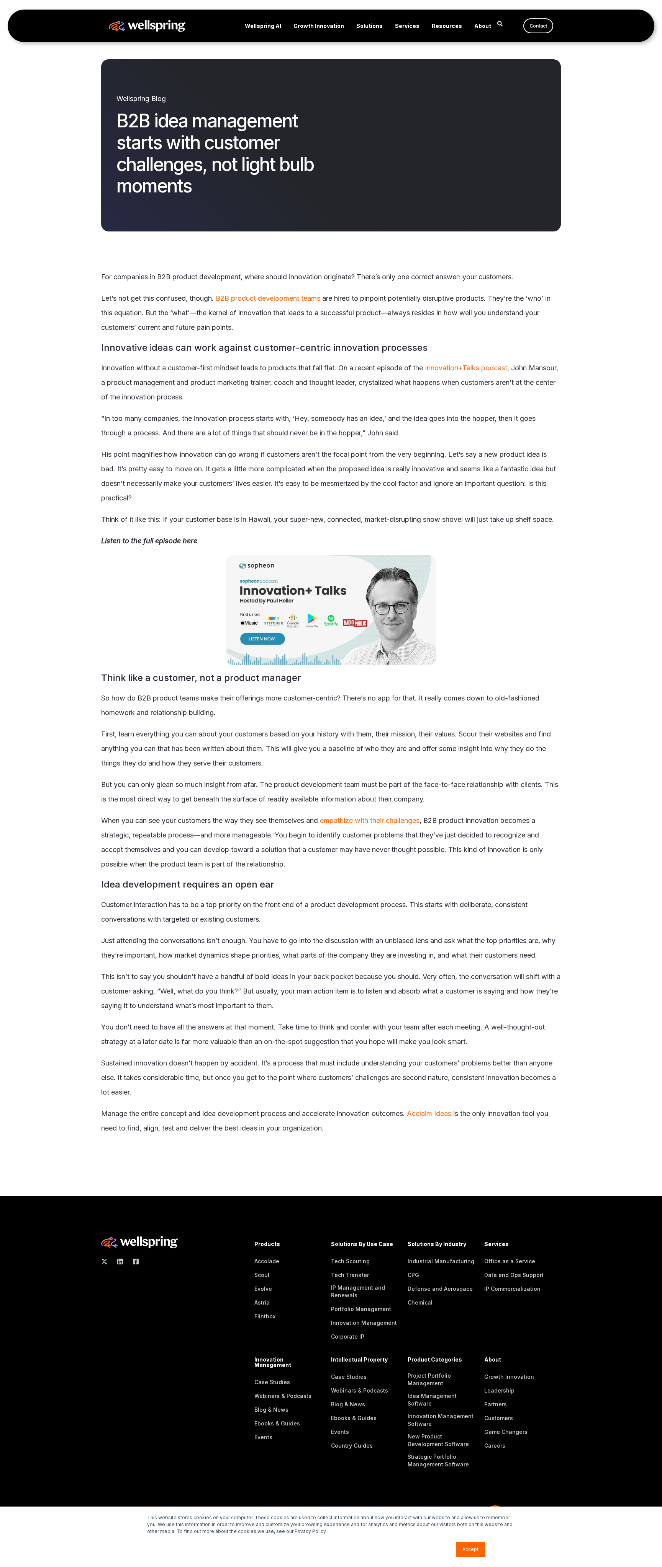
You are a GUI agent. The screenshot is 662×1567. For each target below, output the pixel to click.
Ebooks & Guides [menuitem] (277, 1423)
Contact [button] (538, 26)
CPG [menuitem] (413, 1275)
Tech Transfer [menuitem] (350, 1275)
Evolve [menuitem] (263, 1288)
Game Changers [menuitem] (506, 1432)
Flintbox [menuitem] (264, 1316)
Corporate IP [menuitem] (347, 1336)
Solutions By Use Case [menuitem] (362, 1244)
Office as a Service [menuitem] (509, 1261)
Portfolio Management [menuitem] (361, 1309)
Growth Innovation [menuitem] (318, 26)
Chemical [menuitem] (420, 1302)
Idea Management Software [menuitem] (432, 1400)
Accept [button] (470, 1549)
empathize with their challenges (369, 820)
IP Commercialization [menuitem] (512, 1288)
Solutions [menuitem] (369, 26)
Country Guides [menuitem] (352, 1445)
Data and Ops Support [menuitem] (514, 1275)
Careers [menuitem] (494, 1445)
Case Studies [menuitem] (272, 1382)
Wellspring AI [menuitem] (263, 26)
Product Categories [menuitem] (435, 1360)
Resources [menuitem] (447, 26)
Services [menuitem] (407, 26)
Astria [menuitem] (262, 1302)
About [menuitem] (482, 26)
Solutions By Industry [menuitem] (437, 1244)
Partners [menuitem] (495, 1404)
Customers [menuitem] (498, 1418)
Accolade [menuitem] (266, 1261)
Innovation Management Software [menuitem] (441, 1420)
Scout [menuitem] (262, 1275)
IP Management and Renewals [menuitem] (358, 1291)
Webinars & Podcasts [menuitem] (282, 1396)
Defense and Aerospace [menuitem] (440, 1288)
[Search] (500, 23)
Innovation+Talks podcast (466, 368)
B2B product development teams (268, 298)
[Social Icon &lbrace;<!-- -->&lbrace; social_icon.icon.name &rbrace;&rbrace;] (106, 1261)
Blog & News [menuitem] (271, 1409)
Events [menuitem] (263, 1437)
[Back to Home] (147, 26)
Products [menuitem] (267, 1244)
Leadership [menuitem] (499, 1390)
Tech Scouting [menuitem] (350, 1261)
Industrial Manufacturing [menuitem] (441, 1261)
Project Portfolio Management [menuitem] (429, 1379)
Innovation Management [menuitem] (364, 1322)
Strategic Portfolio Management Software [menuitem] (438, 1460)
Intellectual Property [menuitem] (359, 1360)
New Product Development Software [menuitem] (438, 1440)
